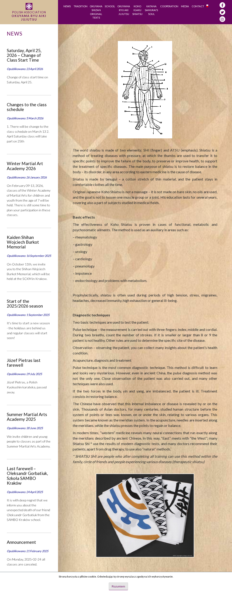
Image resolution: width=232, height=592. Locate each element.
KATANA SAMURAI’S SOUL (151, 10)
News (67, 6)
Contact (198, 6)
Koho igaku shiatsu (137, 10)
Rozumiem (118, 586)
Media (185, 6)
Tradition (80, 6)
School (110, 6)
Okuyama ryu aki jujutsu (123, 10)
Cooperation (169, 6)
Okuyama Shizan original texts (96, 12)
